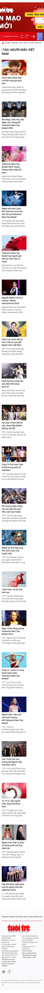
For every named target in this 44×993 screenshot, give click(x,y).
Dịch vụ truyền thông (29, 953)
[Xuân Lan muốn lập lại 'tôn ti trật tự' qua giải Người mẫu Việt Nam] (14, 329)
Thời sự (25, 43)
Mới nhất (8, 43)
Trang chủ (5, 917)
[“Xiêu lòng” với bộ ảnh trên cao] (14, 579)
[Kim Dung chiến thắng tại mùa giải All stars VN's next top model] (14, 496)
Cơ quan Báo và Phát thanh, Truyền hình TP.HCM (9, 964)
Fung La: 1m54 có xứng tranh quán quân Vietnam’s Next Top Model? (13, 674)
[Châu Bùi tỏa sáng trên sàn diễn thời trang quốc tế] (14, 371)
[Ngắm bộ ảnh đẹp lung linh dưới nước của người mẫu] (14, 537)
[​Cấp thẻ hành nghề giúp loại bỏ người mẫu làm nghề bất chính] (14, 874)
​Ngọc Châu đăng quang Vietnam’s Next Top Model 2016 (13, 631)
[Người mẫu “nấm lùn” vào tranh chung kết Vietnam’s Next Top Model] (14, 704)
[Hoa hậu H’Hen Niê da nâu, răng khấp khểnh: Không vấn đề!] (14, 412)
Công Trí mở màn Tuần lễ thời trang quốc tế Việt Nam (12, 467)
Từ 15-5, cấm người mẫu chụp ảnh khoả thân (11, 804)
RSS (34, 957)
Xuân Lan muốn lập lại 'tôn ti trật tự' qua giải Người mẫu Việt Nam (12, 342)
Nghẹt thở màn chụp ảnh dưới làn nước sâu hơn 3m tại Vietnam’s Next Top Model (12, 212)
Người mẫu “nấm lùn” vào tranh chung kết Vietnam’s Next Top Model (12, 718)
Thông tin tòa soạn (8, 959)
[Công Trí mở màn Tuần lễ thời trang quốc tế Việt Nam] (14, 454)
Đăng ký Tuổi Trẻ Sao (39, 36)
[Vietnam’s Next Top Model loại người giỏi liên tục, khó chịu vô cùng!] (14, 243)
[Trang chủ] (3, 43)
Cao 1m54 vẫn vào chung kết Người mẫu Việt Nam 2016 (12, 762)
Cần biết (22, 36)
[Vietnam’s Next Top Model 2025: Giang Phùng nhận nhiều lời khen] (14, 154)
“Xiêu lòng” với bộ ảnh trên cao (12, 591)
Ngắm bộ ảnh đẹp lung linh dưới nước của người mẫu (12, 551)
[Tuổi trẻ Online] (19, 928)
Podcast (7, 36)
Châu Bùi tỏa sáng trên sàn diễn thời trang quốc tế (12, 384)
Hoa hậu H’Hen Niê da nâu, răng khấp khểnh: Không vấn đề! (12, 426)
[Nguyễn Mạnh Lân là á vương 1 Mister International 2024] (14, 287)
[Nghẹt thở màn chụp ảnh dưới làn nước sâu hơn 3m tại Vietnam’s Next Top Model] (14, 198)
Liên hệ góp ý (27, 957)
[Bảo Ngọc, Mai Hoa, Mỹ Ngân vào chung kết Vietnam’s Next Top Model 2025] (14, 109)
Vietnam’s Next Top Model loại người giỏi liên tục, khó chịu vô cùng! (12, 257)
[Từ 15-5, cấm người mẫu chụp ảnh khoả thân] (14, 790)
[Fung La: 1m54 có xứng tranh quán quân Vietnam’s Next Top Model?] (14, 660)
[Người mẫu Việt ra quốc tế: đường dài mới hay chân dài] (14, 832)
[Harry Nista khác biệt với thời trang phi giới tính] (14, 67)
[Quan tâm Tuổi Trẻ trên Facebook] (9, 972)
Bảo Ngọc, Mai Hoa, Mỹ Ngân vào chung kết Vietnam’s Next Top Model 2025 (13, 123)
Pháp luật (38, 43)
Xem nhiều (14, 43)
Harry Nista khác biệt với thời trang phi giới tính (12, 81)
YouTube (14, 36)
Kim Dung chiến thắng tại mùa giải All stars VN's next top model (12, 509)
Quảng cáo (27, 36)
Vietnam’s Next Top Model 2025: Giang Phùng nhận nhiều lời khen (12, 168)
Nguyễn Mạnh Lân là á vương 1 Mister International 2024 (12, 301)
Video (20, 43)
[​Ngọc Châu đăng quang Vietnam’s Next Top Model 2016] (14, 618)
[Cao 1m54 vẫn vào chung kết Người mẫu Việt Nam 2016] (14, 749)
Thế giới (31, 43)
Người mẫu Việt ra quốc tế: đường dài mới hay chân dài (13, 845)
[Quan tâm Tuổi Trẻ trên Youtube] (4, 972)
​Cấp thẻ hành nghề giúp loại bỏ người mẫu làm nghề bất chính (13, 887)
